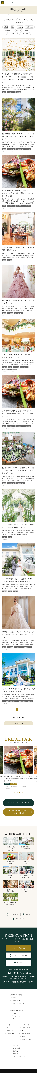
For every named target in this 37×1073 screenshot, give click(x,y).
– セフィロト (14, 1013)
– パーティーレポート (25, 1033)
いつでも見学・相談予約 (20, 955)
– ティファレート (15, 997)
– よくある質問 (16, 1048)
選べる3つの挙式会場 (16, 995)
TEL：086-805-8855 (18, 973)
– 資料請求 (15, 1053)
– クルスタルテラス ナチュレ (18, 1003)
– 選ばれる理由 (10, 1030)
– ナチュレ (13, 1019)
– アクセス (15, 1045)
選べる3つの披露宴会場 (16, 1010)
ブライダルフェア (19, 948)
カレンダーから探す (18, 717)
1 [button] (15, 793)
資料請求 (20, 962)
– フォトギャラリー (24, 1025)
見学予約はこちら (18, 723)
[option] (18, 764)
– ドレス (8, 1028)
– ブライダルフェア (24, 1028)
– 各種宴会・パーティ (25, 1039)
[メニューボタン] (33, 2)
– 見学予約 (15, 1051)
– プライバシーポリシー (18, 1056)
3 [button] (20, 793)
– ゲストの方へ (10, 1033)
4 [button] (23, 793)
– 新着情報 (22, 1036)
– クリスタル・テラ (15, 1000)
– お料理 (8, 1025)
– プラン (21, 1030)
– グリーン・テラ (15, 1016)
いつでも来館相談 (18, 812)
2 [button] (17, 793)
